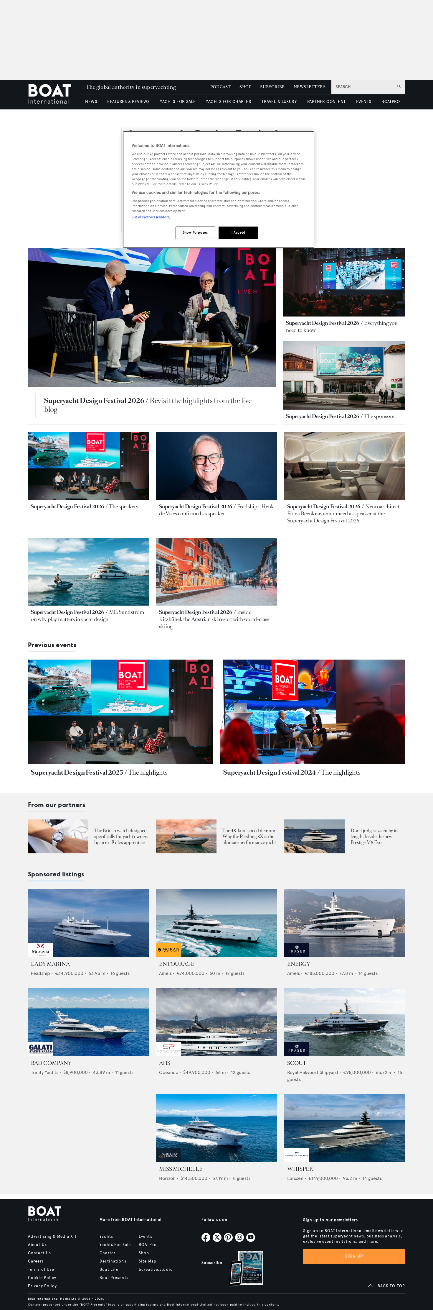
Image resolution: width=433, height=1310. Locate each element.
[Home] (54, 94)
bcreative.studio (156, 1269)
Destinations (113, 1261)
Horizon (167, 1178)
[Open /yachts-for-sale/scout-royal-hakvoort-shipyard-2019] (344, 1022)
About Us (37, 1244)
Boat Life (109, 1269)
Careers (36, 1261)
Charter (107, 1253)
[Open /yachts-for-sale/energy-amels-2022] (344, 923)
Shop (144, 1253)
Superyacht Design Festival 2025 (77, 772)
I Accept (238, 232)
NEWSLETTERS (309, 86)
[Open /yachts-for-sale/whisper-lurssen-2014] (344, 1128)
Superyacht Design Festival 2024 (269, 772)
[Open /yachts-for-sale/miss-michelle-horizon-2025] (216, 1128)
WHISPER (300, 1169)
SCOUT (296, 1063)
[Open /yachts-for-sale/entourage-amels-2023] (216, 923)
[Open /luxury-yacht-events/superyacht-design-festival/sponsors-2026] (344, 375)
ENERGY (298, 964)
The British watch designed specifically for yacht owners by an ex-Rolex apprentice (121, 836)
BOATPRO (390, 101)
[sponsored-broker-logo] (40, 955)
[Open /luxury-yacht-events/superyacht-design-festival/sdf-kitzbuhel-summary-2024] (312, 712)
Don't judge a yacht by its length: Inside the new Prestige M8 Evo (374, 836)
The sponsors (379, 416)
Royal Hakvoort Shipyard (312, 1072)
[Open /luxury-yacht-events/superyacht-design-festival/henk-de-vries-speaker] (216, 466)
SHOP (245, 86)
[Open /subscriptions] (241, 1269)
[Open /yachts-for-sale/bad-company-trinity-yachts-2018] (88, 1022)
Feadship (40, 973)
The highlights (148, 772)
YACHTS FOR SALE (178, 101)
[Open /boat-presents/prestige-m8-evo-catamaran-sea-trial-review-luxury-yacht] (314, 836)
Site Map (147, 1261)
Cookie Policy (42, 1277)
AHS (164, 1063)
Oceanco (168, 1072)
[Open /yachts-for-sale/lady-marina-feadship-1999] (88, 923)
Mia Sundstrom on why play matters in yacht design (87, 616)
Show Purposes (195, 232)
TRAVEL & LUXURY (279, 101)
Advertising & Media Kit (52, 1236)
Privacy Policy (42, 1286)
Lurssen (295, 1178)
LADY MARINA (50, 964)
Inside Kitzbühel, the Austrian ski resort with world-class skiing (214, 619)
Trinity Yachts (44, 1072)
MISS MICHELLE (181, 1169)
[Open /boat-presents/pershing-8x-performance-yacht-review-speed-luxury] (186, 836)
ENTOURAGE (176, 964)
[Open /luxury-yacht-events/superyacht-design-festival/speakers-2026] (88, 466)
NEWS (91, 101)
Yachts (106, 1236)
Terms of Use (41, 1269)
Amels (165, 973)
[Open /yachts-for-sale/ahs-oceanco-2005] (216, 1022)
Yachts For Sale (115, 1244)
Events (145, 1236)
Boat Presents (114, 1277)
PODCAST (220, 86)
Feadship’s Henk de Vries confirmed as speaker (216, 510)
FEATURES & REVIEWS (128, 101)
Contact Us (39, 1253)
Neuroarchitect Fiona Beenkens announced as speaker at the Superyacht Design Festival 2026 (343, 513)
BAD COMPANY (51, 1063)
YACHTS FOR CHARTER (228, 101)
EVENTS (363, 101)
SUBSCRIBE (272, 86)
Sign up (354, 1256)
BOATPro (148, 1244)
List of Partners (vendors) (151, 217)
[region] (218, 189)
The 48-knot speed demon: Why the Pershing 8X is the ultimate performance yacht (249, 836)
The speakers (123, 506)
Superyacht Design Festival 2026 (94, 400)
